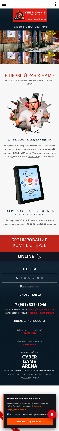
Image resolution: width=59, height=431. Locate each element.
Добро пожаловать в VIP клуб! (29, 330)
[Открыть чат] (52, 414)
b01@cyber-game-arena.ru (41, 309)
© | (12, 374)
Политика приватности (28, 374)
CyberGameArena (29, 360)
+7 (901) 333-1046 (36, 26)
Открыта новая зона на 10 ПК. (30, 342)
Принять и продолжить (29, 421)
